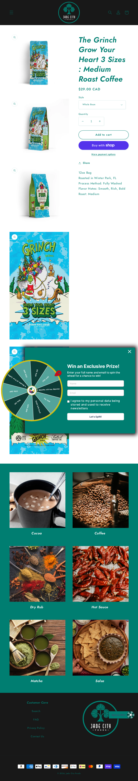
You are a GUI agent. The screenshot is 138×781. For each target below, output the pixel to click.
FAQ (36, 720)
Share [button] (86, 163)
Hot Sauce (99, 607)
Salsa (99, 681)
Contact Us (37, 736)
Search (36, 711)
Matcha (37, 681)
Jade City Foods (73, 773)
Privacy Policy (36, 728)
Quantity (83, 114)
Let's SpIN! (95, 416)
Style (81, 97)
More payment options (103, 154)
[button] (11, 12)
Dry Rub (36, 607)
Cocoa (36, 533)
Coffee (100, 533)
